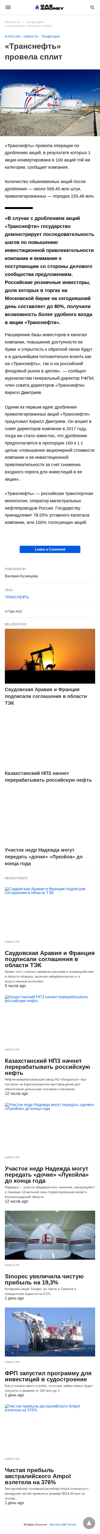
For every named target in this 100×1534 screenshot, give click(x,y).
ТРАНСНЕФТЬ (17, 597)
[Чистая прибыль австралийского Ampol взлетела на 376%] (50, 1428)
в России (12, 36)
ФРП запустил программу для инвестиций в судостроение (48, 1376)
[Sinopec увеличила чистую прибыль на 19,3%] (50, 1235)
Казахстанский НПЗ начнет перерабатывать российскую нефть (47, 1066)
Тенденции (35, 22)
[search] (92, 7)
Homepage (13, 22)
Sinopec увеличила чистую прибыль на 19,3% (44, 1279)
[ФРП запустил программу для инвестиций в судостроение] (50, 1332)
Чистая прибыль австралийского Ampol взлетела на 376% (38, 1476)
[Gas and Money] (49, 7)
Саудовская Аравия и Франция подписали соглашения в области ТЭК (46, 696)
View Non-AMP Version (62, 1524)
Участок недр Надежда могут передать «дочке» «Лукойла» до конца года (44, 856)
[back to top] (89, 1523)
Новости (31, 36)
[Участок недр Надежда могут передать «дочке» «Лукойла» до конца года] (50, 816)
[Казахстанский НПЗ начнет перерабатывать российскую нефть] (50, 739)
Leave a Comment (50, 549)
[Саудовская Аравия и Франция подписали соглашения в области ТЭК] (50, 656)
